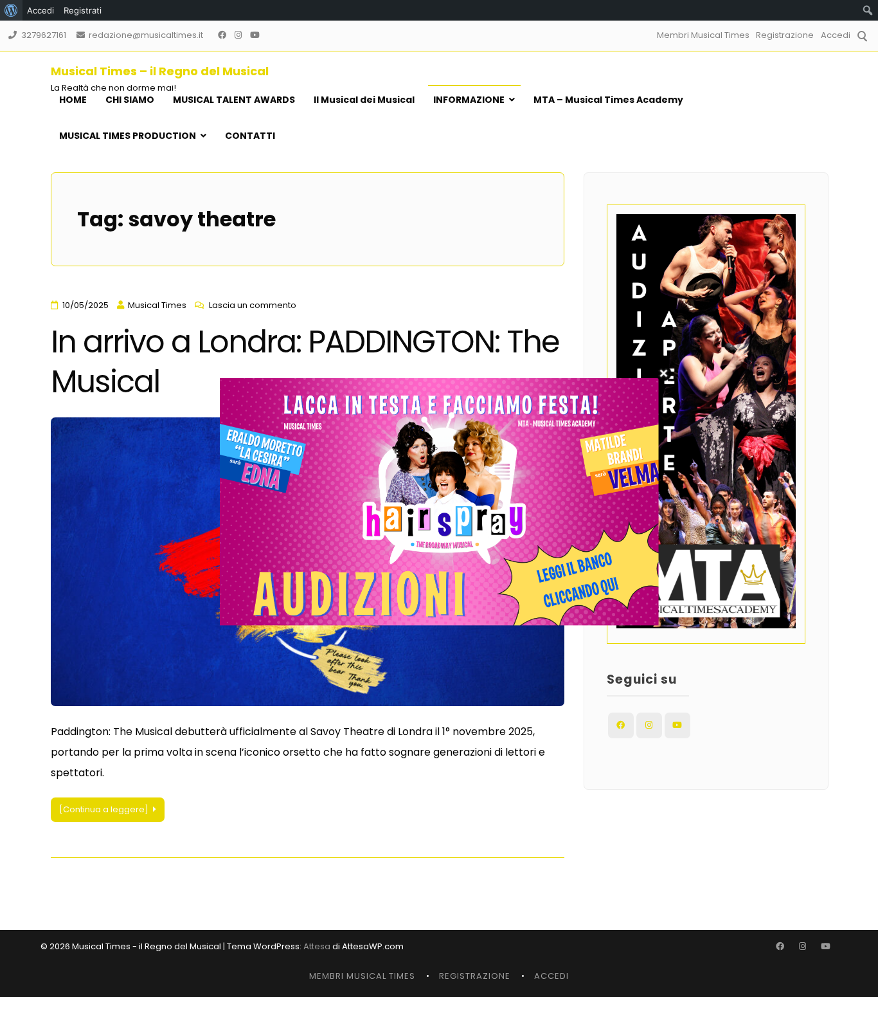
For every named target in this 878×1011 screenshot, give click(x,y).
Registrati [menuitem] (83, 10)
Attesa (316, 946)
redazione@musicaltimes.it (146, 35)
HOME (73, 99)
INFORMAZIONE (469, 99)
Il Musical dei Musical (364, 99)
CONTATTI (250, 135)
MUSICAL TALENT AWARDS (234, 99)
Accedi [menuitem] (40, 10)
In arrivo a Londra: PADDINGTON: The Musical (305, 361)
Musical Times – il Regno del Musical (160, 71)
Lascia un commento (252, 305)
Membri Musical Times (703, 35)
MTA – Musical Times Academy (608, 99)
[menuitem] (11, 10)
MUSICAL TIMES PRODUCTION (127, 135)
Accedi (835, 35)
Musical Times (157, 305)
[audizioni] (439, 622)
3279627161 (43, 35)
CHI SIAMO (129, 99)
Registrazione (785, 35)
